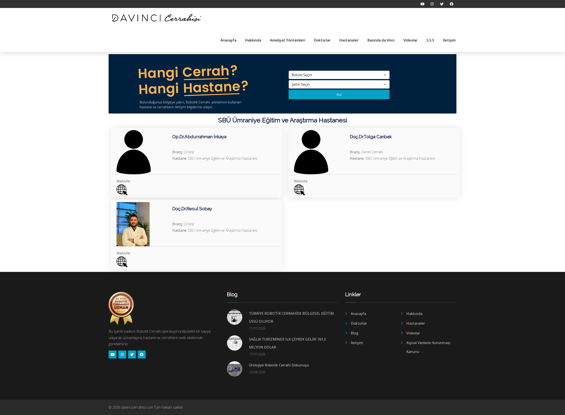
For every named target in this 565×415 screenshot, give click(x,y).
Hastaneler (349, 40)
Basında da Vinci (381, 40)
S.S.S (430, 40)
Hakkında (253, 40)
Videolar (410, 40)
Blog (354, 333)
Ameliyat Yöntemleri (287, 40)
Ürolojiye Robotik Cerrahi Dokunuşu (279, 365)
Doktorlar (322, 40)
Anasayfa (228, 40)
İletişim (449, 40)
